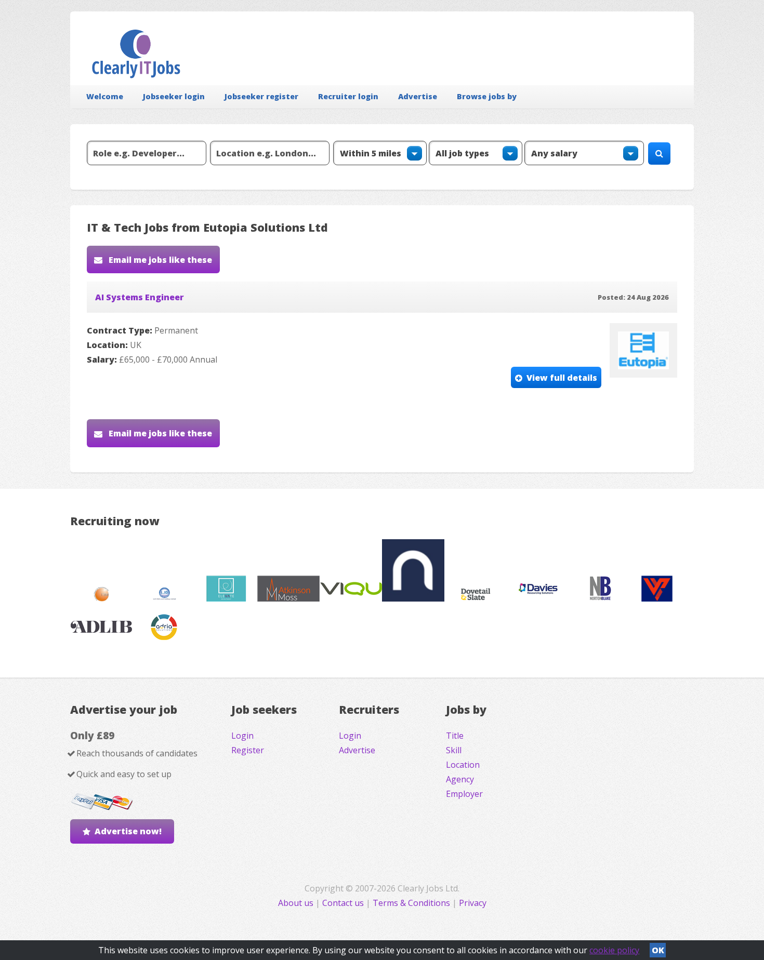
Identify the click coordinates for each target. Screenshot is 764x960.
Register (247, 750)
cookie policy (614, 950)
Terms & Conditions (411, 903)
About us (296, 903)
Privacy (472, 903)
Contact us (344, 903)
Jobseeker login (174, 96)
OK (658, 950)
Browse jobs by (487, 96)
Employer (464, 793)
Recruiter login (348, 96)
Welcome (104, 96)
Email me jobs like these (159, 259)
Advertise (417, 96)
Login (242, 735)
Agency (460, 779)
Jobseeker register (261, 96)
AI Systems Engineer (139, 297)
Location (463, 764)
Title (455, 735)
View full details (561, 377)
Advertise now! (128, 831)
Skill (454, 750)
